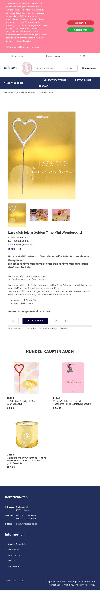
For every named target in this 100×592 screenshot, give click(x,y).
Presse (11, 560)
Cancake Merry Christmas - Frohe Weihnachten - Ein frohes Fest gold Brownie (26, 460)
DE (84, 56)
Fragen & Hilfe (83, 79)
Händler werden (53, 56)
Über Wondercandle (55, 79)
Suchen (68, 68)
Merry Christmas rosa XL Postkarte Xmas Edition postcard (72, 403)
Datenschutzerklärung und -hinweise (22, 47)
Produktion (13, 549)
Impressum (14, 566)
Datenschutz (11, 581)
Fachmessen (14, 555)
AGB (21, 581)
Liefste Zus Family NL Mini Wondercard (21, 403)
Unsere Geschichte (18, 544)
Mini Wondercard (27, 92)
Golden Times (46, 92)
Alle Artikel (9, 92)
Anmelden (19, 56)
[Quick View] (37, 388)
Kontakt (43, 86)
